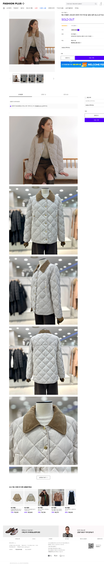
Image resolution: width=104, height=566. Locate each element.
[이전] (10, 78)
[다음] (53, 78)
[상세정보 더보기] (43, 477)
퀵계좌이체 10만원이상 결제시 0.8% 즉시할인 (81, 36)
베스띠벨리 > (65, 12)
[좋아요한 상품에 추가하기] (23, 507)
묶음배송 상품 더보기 (75, 42)
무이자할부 (73, 34)
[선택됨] (16, 78)
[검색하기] (95, 3)
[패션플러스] (13, 3)
